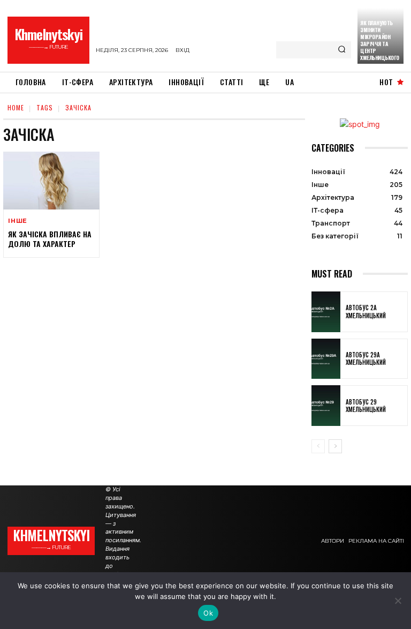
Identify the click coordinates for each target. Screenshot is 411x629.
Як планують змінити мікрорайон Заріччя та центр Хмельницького (379, 40)
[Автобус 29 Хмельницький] (325, 405)
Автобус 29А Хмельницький (366, 358)
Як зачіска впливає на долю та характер (50, 238)
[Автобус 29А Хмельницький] (325, 359)
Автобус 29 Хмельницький (366, 406)
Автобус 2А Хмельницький (366, 311)
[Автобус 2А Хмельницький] (325, 311)
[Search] (341, 49)
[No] (397, 600)
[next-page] (335, 446)
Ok (208, 613)
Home (15, 107)
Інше (17, 221)
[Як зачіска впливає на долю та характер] (51, 180)
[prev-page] (318, 446)
